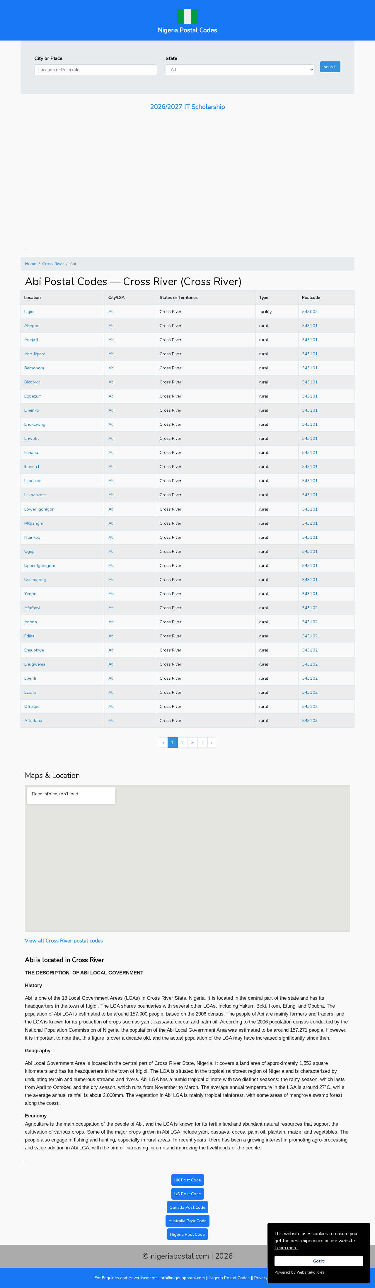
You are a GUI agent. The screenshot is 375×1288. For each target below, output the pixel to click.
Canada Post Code (187, 1207)
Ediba (29, 636)
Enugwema (34, 664)
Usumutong (35, 579)
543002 (310, 311)
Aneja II (31, 340)
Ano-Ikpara (34, 354)
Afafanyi (32, 608)
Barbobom (34, 368)
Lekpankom (35, 495)
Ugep (29, 551)
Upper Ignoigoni (39, 565)
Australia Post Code (187, 1221)
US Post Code (187, 1194)
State (171, 58)
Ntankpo (32, 537)
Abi (111, 311)
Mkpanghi (33, 523)
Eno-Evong (34, 424)
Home (30, 264)
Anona (30, 622)
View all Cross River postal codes (64, 940)
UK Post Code (187, 1180)
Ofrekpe (32, 706)
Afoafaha (33, 720)
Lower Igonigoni (39, 509)
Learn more (286, 1248)
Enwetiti (32, 438)
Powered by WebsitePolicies (299, 1272)
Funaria (31, 452)
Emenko (31, 410)
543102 (310, 608)
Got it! (319, 1261)
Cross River (53, 264)
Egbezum (33, 396)
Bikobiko (32, 382)
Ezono (30, 692)
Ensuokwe (34, 650)
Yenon (30, 594)
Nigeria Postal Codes (230, 1278)
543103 (310, 720)
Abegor (31, 326)
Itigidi (29, 311)
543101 (310, 326)
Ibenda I (31, 466)
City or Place (48, 58)
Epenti (30, 678)
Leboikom (33, 481)
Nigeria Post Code (187, 1234)
